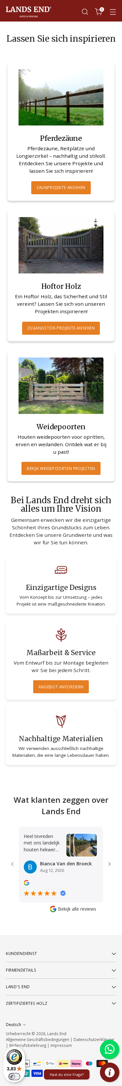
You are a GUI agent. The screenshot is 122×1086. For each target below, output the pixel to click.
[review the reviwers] (26, 884)
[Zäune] (61, 97)
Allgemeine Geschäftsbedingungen (37, 1039)
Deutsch (13, 1024)
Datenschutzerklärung (94, 1039)
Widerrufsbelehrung (27, 1045)
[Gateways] (61, 245)
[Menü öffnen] (112, 12)
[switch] (14, 1076)
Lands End (56, 1033)
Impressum (61, 1045)
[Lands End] (28, 12)
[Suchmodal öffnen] (84, 12)
